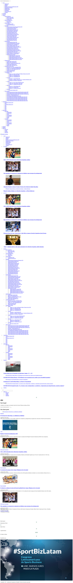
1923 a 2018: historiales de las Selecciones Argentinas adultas (17, 159)
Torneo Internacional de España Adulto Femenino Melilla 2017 (18, 326)
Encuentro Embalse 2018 (13, 90)
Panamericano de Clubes (11, 54)
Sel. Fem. (4, 14)
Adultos (8, 72)
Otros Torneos (7, 91)
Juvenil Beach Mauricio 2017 (12, 32)
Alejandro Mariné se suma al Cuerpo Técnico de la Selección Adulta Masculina (21, 186)
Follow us (4, 128)
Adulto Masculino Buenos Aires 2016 (13, 49)
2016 (5, 106)
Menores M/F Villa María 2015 (12, 65)
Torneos (4, 15)
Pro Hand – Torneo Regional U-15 (13, 94)
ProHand (4, 126)
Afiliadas (6, 4)
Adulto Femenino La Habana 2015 (13, 53)
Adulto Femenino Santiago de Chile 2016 (16, 58)
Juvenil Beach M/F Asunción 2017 (13, 48)
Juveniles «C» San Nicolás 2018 (14, 78)
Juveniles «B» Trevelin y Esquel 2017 (15, 80)
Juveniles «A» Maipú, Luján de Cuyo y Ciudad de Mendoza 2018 (20, 79)
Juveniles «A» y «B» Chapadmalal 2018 (14, 67)
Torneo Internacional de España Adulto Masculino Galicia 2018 (17, 92)
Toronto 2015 (10, 255)
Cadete (8, 124)
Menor (8, 125)
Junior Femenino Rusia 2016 (12, 36)
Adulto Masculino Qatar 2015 (12, 40)
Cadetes (8, 81)
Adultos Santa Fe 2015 (12, 304)
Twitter (6, 130)
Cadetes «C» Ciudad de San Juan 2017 (15, 84)
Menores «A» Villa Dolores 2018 (14, 86)
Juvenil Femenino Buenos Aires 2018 (13, 43)
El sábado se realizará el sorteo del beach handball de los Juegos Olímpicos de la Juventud (20, 488)
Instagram (6, 132)
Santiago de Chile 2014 (11, 24)
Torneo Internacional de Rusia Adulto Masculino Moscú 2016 (17, 100)
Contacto (6, 12)
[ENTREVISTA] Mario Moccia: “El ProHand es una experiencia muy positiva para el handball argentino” (27, 377)
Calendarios (5, 101)
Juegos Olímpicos (8, 16)
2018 (5, 103)
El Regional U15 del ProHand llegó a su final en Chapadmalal (17, 381)
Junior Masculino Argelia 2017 (12, 31)
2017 (5, 105)
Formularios (7, 10)
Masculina (6, 111)
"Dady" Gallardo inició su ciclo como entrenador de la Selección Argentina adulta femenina (24, 246)
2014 (5, 108)
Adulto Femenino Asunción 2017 (14, 56)
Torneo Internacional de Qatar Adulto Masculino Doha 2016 (17, 99)
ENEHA (4, 127)
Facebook (6, 129)
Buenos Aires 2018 (10, 17)
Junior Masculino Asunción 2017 (12, 47)
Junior (8, 114)
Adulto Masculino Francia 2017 (12, 33)
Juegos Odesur (8, 256)
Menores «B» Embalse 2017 (14, 87)
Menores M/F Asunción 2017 (12, 62)
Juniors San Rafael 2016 (12, 303)
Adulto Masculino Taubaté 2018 (14, 55)
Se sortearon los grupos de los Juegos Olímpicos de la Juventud (14, 469)
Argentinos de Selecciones (9, 66)
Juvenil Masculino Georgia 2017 (12, 30)
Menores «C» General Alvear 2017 (15, 88)
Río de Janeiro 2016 (10, 18)
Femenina (6, 118)
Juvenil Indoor (9, 115)
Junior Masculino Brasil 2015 (12, 39)
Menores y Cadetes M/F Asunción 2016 (13, 63)
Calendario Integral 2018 (9, 102)
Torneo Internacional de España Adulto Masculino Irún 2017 (17, 97)
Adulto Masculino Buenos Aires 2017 (15, 57)
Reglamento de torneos (8, 7)
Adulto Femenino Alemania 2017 (12, 29)
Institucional (7, 3)
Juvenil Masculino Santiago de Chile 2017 (15, 280)
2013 (5, 109)
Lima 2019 (9, 21)
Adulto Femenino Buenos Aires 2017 (14, 279)
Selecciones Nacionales (4, 449)
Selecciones (5, 110)
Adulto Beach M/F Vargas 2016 (12, 51)
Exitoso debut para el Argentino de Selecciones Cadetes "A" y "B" (18, 373)
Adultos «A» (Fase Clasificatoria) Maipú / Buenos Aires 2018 (19, 73)
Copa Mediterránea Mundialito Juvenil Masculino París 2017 (17, 96)
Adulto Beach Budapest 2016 (12, 35)
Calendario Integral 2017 (9, 104)
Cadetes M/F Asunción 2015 (12, 64)
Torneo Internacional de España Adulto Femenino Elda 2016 (17, 98)
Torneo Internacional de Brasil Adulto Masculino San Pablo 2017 (19, 327)
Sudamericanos (7, 60)
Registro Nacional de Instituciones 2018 (11, 6)
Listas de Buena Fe (8, 11)
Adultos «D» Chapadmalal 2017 (14, 76)
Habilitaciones (7, 8)
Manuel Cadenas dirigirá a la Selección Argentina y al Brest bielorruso (19, 190)
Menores (8, 85)
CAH (3, 2)
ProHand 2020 (7, 9)
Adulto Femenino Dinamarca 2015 (13, 37)
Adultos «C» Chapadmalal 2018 (14, 75)
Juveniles (8, 77)
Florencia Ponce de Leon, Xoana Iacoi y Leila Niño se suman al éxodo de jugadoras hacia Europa (25, 233)
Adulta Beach (9, 113)
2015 (5, 107)
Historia (6, 5)
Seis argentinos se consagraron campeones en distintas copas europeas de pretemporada (23, 173)
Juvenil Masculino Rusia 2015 (12, 38)
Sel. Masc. (4, 13)
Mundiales (6, 25)
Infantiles (8, 89)
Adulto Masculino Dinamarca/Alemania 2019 (14, 26)
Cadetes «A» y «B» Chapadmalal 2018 (14, 302)
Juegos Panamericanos (8, 20)
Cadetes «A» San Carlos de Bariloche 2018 (16, 82)
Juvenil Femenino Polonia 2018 (12, 27)
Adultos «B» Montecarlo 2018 (14, 74)
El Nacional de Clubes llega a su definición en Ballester (12, 415)
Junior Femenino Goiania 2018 (12, 45)
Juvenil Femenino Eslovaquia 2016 (13, 34)
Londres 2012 (9, 19)
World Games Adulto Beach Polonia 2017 (14, 95)
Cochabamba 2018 (11, 257)
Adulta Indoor (9, 112)
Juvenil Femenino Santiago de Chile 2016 (14, 50)
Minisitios (2, 413)
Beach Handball (3, 467)
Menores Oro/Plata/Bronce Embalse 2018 (14, 68)
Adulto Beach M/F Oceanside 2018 (13, 44)
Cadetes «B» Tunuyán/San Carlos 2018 (15, 83)
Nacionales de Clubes (8, 71)
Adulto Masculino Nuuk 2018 (12, 42)
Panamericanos (7, 41)
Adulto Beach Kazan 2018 (11, 28)
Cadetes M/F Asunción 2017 (12, 61)
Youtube (6, 131)
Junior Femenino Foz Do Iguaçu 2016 (13, 52)
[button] (3, 388)
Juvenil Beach (9, 123)
